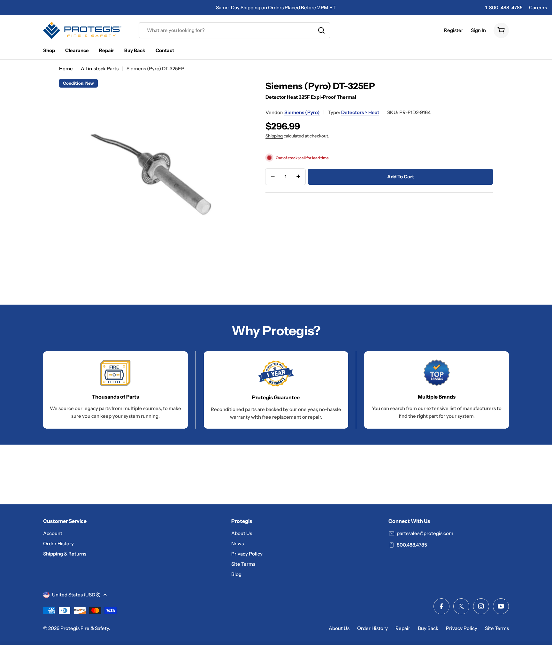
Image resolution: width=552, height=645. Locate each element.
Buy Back (428, 628)
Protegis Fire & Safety (84, 628)
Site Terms (497, 628)
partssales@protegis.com (425, 533)
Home (66, 69)
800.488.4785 (412, 545)
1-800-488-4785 (504, 7)
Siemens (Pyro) (302, 112)
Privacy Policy (461, 628)
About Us (339, 628)
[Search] (321, 30)
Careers (538, 7)
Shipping (274, 135)
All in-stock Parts (100, 69)
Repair (402, 628)
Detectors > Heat (360, 112)
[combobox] (234, 30)
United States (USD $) (76, 595)
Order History (372, 628)
